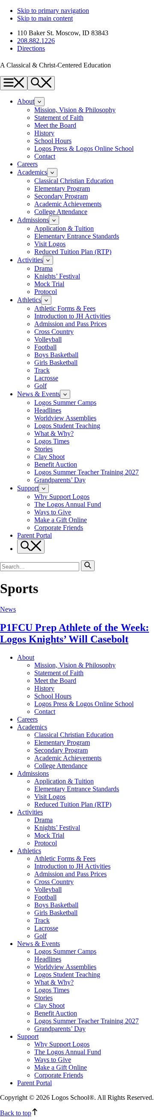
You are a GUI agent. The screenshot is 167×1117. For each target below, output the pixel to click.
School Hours (53, 140)
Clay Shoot (49, 456)
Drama (43, 268)
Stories (43, 449)
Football (45, 347)
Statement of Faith (59, 117)
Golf (40, 385)
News (8, 609)
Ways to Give (52, 512)
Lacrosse (46, 378)
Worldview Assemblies (65, 418)
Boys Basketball (56, 354)
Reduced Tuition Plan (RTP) (72, 251)
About (25, 101)
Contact (44, 156)
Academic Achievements (67, 204)
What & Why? (54, 433)
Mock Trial (49, 284)
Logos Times (51, 441)
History (44, 133)
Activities (30, 259)
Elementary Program (62, 188)
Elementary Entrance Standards (76, 236)
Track (42, 370)
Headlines (47, 410)
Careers (27, 164)
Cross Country (54, 331)
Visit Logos (50, 244)
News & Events (38, 394)
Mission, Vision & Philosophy (75, 109)
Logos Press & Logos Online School (84, 148)
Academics (32, 172)
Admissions (33, 219)
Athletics (29, 299)
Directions (31, 48)
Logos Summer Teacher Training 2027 (86, 472)
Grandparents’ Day (60, 480)
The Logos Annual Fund (67, 504)
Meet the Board (55, 125)
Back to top (15, 1113)
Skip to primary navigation (53, 10)
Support (28, 488)
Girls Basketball (56, 362)
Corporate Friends (58, 527)
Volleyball (48, 339)
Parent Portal (34, 535)
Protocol (45, 291)
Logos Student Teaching (67, 425)
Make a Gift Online (60, 519)
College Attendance (60, 211)
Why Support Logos (61, 496)
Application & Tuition (64, 228)
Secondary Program (61, 196)
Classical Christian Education (73, 180)
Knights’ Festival (57, 276)
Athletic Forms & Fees (64, 308)
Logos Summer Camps (65, 402)
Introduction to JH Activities (72, 316)
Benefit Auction (55, 464)
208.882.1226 (36, 40)
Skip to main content (45, 18)
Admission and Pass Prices (70, 323)
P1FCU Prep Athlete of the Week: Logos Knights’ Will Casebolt (74, 633)
